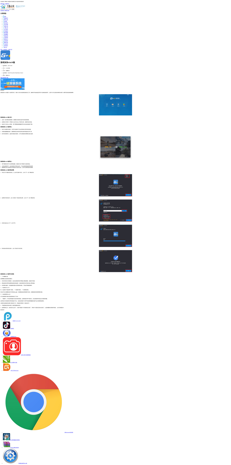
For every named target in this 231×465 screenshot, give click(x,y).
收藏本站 (7, 3)
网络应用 (6, 35)
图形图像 (6, 32)
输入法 (5, 47)
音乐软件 (6, 22)
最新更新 (2, 3)
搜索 (13, 9)
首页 (1, 10)
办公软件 (6, 29)
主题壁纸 (6, 37)
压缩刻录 (6, 40)
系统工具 (6, 26)
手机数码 (6, 31)
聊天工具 (6, 19)
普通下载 (2, 77)
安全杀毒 (6, 24)
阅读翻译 (6, 34)
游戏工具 (10, 49)
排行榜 (7, 10)
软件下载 (4, 10)
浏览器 (5, 21)
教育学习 (6, 39)
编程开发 (6, 42)
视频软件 (6, 18)
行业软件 (6, 44)
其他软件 (6, 45)
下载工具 (6, 27)
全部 (5, 16)
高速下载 (6, 77)
